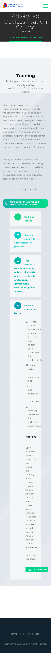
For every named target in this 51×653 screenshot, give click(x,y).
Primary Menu (45, 6)
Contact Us (38, 569)
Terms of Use (17, 634)
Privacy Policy (33, 634)
